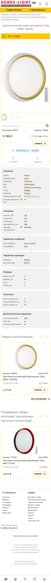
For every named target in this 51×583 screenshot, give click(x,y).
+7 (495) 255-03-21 (37, 10)
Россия (15, 125)
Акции (4, 510)
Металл (27, 260)
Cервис (31, 492)
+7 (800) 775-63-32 (14, 10)
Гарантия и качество (35, 502)
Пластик (27, 193)
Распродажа (6, 505)
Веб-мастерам (33, 507)
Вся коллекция (39, 399)
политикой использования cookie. (26, 552)
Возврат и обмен (34, 505)
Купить (38, 143)
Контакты (5, 497)
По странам (6, 502)
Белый (32, 243)
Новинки (5, 507)
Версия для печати (47, 125)
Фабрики (5, 500)
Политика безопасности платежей (25, 536)
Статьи (30, 518)
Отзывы (31, 513)
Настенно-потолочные (32, 187)
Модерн (27, 190)
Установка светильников (37, 500)
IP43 (25, 318)
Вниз (26, 246)
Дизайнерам (32, 510)
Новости (31, 515)
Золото (27, 243)
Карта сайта (6, 513)
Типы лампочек (33, 521)
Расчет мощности (32, 196)
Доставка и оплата (34, 497)
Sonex (6, 125)
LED (25, 215)
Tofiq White (28, 181)
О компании (9, 492)
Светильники (24, 14)
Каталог (13, 14)
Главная (4, 14)
